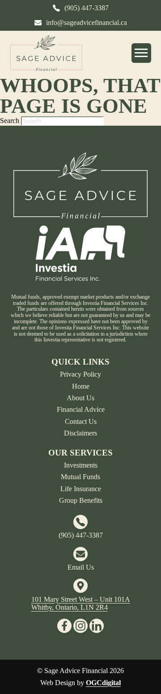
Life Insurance (80, 489)
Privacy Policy (80, 374)
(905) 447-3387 (81, 535)
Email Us (81, 567)
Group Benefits (80, 500)
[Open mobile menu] (141, 53)
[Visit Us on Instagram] (80, 626)
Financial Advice (81, 409)
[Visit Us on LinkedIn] (96, 626)
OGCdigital (103, 682)
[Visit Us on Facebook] (64, 626)
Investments (80, 465)
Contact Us (81, 421)
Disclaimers (80, 433)
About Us (80, 398)
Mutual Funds (80, 476)
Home (80, 386)
